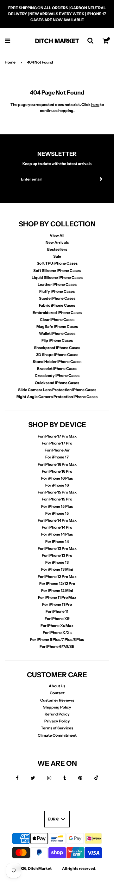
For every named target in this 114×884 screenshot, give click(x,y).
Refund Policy (57, 714)
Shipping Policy (57, 707)
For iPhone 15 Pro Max (57, 492)
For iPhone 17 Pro (57, 443)
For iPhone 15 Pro (57, 499)
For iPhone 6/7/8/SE (57, 646)
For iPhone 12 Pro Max (57, 576)
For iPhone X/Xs (57, 632)
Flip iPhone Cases (57, 340)
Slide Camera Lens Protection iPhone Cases (57, 389)
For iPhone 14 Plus (57, 534)
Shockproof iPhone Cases (57, 347)
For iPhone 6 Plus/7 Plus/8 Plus (57, 639)
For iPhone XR (57, 618)
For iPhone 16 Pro (57, 471)
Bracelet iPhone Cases (57, 368)
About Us (57, 686)
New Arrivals (57, 242)
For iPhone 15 (57, 513)
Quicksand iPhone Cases (57, 382)
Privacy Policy (57, 721)
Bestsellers (57, 249)
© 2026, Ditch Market (32, 868)
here (95, 104)
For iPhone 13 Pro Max (57, 548)
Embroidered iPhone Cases (57, 312)
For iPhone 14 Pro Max (57, 520)
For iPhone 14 (57, 541)
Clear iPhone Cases (57, 319)
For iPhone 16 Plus (57, 478)
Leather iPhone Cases (57, 284)
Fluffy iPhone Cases (57, 291)
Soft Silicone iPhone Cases (57, 270)
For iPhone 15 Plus (57, 506)
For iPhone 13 (57, 562)
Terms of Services (57, 728)
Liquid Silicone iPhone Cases (57, 277)
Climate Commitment (57, 735)
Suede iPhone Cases (57, 298)
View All (57, 235)
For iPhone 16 (57, 485)
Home (10, 62)
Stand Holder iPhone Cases (57, 361)
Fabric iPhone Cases (57, 305)
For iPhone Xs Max (57, 625)
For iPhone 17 (57, 457)
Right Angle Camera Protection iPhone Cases (57, 396)
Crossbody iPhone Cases (57, 375)
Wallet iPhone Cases (57, 333)
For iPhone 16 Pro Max (57, 464)
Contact (57, 693)
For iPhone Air (57, 450)
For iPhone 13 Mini (57, 569)
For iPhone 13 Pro (57, 555)
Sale (57, 256)
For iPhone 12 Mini (57, 590)
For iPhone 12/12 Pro (57, 583)
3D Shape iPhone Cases (57, 354)
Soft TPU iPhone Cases (57, 263)
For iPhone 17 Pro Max (57, 436)
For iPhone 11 (57, 611)
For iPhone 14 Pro (57, 527)
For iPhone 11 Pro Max (57, 597)
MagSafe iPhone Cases (57, 326)
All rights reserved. (79, 868)
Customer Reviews (57, 700)
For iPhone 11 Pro (57, 604)
